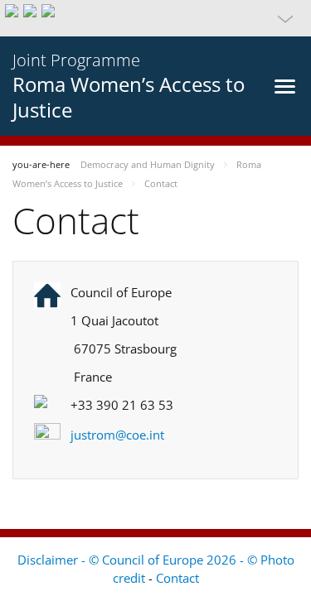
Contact (177, 578)
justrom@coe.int (117, 434)
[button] (155, 18)
